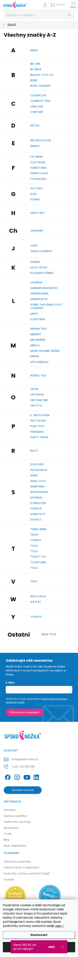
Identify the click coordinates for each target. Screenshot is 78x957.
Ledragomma (39, 293)
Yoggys (36, 617)
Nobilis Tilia (38, 375)
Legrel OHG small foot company (46, 306)
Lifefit (34, 314)
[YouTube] (27, 776)
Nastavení (39, 935)
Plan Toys (37, 426)
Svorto (35, 519)
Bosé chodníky (40, 86)
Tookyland (38, 562)
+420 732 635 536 (23, 766)
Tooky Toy (38, 557)
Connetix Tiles (40, 101)
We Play (35, 602)
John (33, 245)
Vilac (33, 581)
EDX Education (40, 140)
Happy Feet (37, 213)
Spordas (36, 497)
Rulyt (34, 451)
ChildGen (36, 231)
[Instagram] (16, 776)
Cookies (9, 879)
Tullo (34, 568)
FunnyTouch (39, 173)
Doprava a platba (15, 816)
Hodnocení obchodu (17, 822)
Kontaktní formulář (23, 790)
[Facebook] (7, 776)
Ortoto (36, 405)
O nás (8, 834)
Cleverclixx (38, 95)
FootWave (37, 162)
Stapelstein (38, 503)
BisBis (33, 80)
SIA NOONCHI (38, 470)
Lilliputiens (37, 319)
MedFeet (35, 334)
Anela (34, 50)
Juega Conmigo (41, 251)
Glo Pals (36, 188)
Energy (35, 146)
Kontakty (10, 810)
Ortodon (37, 394)
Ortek (34, 389)
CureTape (36, 112)
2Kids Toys (48, 634)
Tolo (34, 551)
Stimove (36, 508)
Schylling (37, 464)
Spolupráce (11, 828)
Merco (35, 345)
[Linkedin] (36, 776)
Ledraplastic (39, 299)
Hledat (69, 15)
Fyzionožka (38, 179)
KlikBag (35, 262)
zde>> (59, 926)
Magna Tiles (38, 329)
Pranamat (37, 432)
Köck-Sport (39, 267)
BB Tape (35, 64)
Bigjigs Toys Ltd (41, 75)
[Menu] (73, 4)
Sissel (34, 475)
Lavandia (36, 282)
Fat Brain (36, 157)
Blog (6, 839)
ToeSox (35, 540)
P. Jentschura (39, 415)
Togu (34, 546)
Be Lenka (35, 69)
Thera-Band (38, 529)
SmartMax (37, 486)
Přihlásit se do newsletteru (24, 712)
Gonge (35, 199)
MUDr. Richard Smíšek (45, 351)
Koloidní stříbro (42, 273)
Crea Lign (36, 106)
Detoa (34, 125)
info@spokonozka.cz (24, 759)
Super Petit (37, 514)
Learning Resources (44, 288)
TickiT (34, 535)
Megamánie (37, 340)
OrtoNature (39, 400)
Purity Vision (39, 437)
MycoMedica (39, 362)
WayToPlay (38, 596)
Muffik (34, 356)
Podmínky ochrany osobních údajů (27, 873)
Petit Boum (38, 421)
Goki (33, 194)
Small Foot (38, 481)
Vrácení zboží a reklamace (21, 867)
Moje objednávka (15, 846)
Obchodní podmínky (17, 862)
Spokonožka (39, 492)
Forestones (38, 168)
